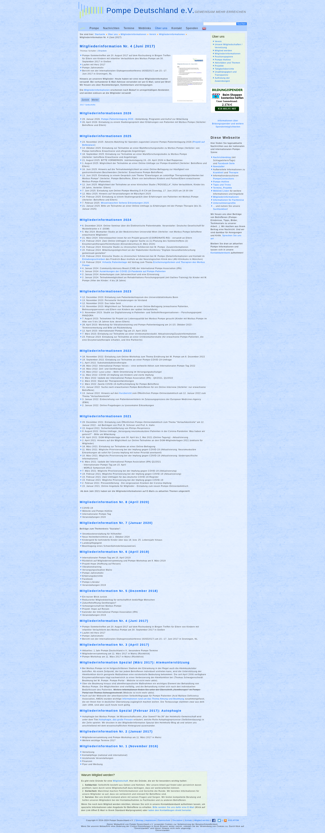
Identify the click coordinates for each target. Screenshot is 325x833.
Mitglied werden (223, 50)
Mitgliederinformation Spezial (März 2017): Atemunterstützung (135, 662)
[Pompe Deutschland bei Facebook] (213, 820)
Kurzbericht (125, 393)
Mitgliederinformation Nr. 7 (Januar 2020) (116, 523)
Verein (152, 34)
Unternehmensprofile (224, 203)
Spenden (192, 28)
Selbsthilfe (90, 105)
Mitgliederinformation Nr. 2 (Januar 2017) (116, 731)
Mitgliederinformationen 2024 (106, 219)
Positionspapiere (224, 56)
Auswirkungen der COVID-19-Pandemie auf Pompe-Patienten (133, 271)
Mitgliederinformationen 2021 (106, 416)
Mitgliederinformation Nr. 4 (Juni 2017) (117, 46)
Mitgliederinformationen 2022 (106, 350)
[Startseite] (83, 28)
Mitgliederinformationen (133, 34)
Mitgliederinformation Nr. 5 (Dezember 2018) (119, 591)
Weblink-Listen (221, 191)
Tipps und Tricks (222, 185)
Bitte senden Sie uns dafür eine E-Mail (173, 807)
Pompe (94, 28)
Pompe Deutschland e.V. (150, 10)
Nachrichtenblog (222, 157)
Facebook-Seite (226, 163)
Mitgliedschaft (120, 781)
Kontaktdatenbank (220, 253)
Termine (129, 28)
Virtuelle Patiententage (114, 262)
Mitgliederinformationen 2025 (106, 136)
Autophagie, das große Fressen (116, 719)
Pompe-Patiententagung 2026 (117, 119)
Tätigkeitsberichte (224, 69)
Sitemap (139, 820)
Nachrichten (111, 28)
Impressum (150, 820)
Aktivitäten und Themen (227, 63)
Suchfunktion (220, 209)
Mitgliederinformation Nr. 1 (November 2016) (119, 746)
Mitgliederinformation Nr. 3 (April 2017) (114, 644)
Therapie (234, 172)
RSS (230, 820)
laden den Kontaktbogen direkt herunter (169, 810)
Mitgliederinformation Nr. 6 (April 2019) (114, 551)
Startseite (100, 34)
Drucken (102, 51)
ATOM (236, 820)
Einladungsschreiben (93, 259)
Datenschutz (164, 820)
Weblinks (144, 28)
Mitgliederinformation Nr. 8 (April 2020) (114, 502)
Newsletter (219, 166)
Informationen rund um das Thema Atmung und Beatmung (153, 699)
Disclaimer (177, 820)
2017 (82, 105)
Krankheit (218, 172)
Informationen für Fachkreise (228, 200)
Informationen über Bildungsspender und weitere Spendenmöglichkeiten (228, 123)
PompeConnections (223, 178)
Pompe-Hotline (223, 60)
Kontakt (176, 28)
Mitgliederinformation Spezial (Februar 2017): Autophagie (130, 710)
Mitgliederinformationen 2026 (106, 113)
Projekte (219, 66)
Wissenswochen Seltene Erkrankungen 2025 (125, 203)
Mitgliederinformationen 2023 (106, 291)
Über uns (161, 28)
